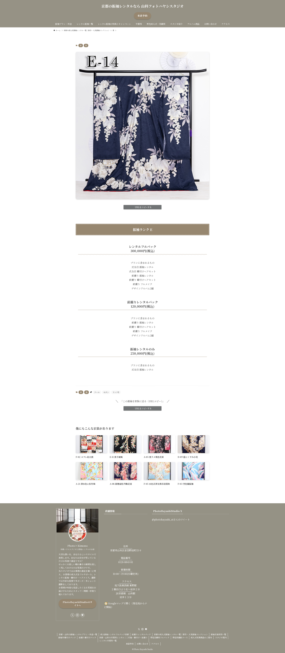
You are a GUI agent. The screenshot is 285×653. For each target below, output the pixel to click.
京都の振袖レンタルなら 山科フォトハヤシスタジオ (142, 6)
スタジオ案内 (221, 637)
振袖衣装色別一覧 (218, 634)
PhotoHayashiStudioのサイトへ (77, 604)
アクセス (155, 643)
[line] (82, 615)
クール (97, 392)
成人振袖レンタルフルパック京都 (114, 634)
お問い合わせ (142, 643)
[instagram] (77, 615)
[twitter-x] (72, 615)
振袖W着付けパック (67, 637)
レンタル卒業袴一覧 (108, 640)
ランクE (116, 392)
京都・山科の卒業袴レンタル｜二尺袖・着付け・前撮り (123, 637)
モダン (106, 392)
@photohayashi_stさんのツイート (171, 519)
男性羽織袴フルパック (159, 637)
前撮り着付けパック (87, 637)
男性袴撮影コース (180, 637)
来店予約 (130, 643)
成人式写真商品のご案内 (201, 637)
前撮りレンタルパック (141, 634)
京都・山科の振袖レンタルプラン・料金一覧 (78, 634)
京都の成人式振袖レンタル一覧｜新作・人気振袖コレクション (181, 634)
